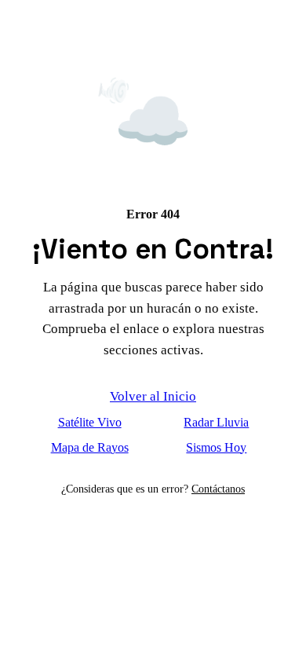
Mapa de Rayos (90, 447)
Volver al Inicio (153, 396)
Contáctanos (218, 488)
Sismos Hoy (216, 447)
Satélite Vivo (90, 422)
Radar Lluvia (216, 422)
